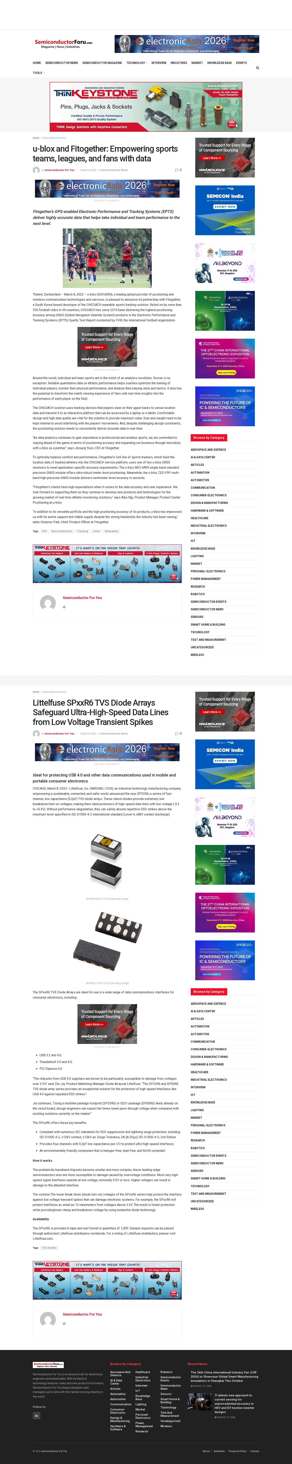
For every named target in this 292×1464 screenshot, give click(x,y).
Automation (200, 472)
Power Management (206, 578)
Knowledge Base (219, 62)
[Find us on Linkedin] (36, 1415)
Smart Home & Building (208, 624)
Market (197, 62)
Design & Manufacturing (209, 502)
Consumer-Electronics (209, 495)
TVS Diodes (49, 1247)
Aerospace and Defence (208, 449)
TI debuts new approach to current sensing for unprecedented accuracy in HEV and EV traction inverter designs (234, 1404)
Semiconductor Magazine (102, 62)
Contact (254, 1451)
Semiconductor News (61, 62)
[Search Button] (257, 68)
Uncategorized (202, 647)
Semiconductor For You (59, 170)
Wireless (197, 654)
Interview (159, 62)
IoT (193, 540)
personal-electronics (208, 571)
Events (241, 62)
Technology (135, 62)
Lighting (197, 556)
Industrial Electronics (209, 525)
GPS (44, 531)
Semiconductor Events (208, 601)
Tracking (82, 531)
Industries (179, 62)
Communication (203, 487)
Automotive (200, 480)
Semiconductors (62, 531)
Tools (37, 72)
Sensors (197, 616)
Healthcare (199, 518)
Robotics (198, 594)
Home (37, 62)
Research (198, 586)
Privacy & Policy (237, 1451)
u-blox (96, 531)
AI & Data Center (203, 457)
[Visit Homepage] (64, 44)
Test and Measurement (208, 639)
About (206, 1451)
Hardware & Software (207, 510)
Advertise (219, 1451)
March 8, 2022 (89, 170)
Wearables (111, 531)
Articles (197, 464)
